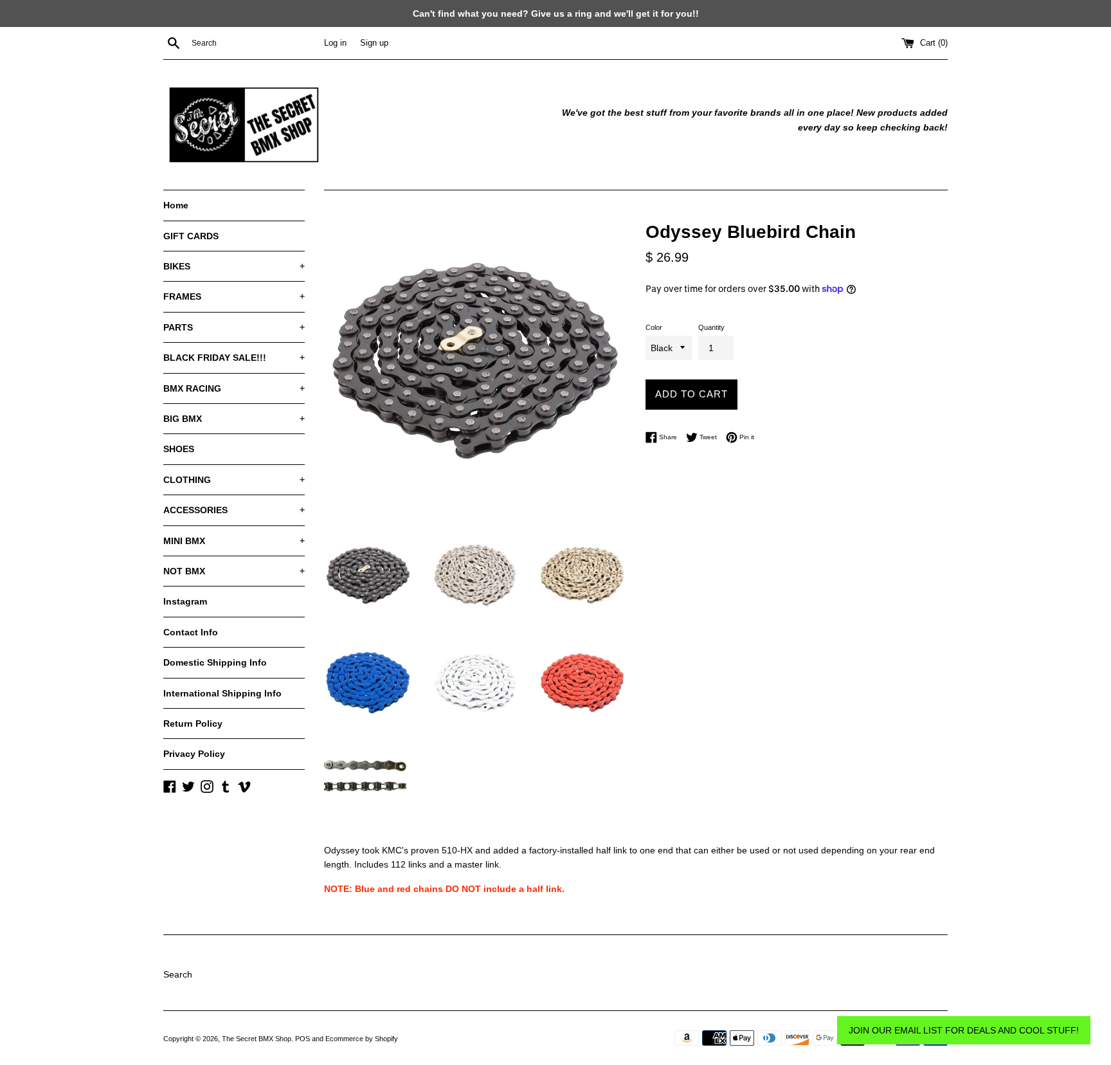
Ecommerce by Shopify (361, 1038)
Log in (335, 43)
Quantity (711, 327)
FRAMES (234, 296)
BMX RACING (234, 388)
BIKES (234, 266)
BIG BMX (234, 419)
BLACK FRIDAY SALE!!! (234, 357)
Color (654, 327)
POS (302, 1038)
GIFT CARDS (191, 236)
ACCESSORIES (234, 510)
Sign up (374, 43)
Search (177, 974)
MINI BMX (234, 541)
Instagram (185, 601)
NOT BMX (234, 571)
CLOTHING (234, 480)
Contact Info (190, 632)
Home (175, 205)
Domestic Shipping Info (215, 662)
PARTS (234, 327)
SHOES (178, 449)
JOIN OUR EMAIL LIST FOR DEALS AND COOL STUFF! (964, 1030)
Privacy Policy (194, 754)
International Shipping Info (222, 693)
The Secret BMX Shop (256, 1038)
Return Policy (192, 723)
